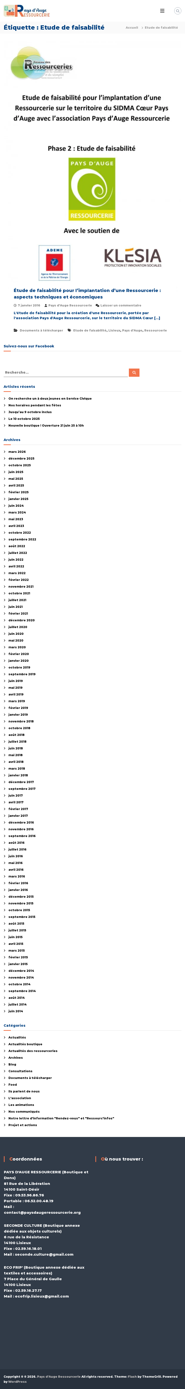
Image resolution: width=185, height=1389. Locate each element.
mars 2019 (16, 701)
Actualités (17, 1037)
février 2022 (18, 580)
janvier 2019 (18, 714)
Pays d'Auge (132, 330)
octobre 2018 (19, 728)
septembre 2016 (22, 836)
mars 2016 (16, 876)
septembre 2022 (22, 539)
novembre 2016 (21, 829)
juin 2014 (15, 1011)
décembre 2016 (21, 822)
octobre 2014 (19, 984)
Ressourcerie (155, 330)
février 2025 (18, 492)
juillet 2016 (17, 849)
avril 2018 (16, 762)
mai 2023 (15, 519)
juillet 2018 (17, 741)
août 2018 (16, 735)
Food (12, 1084)
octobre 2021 (19, 593)
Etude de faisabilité (89, 330)
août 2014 (16, 998)
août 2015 (16, 923)
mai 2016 (15, 863)
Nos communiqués (24, 1111)
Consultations (20, 1071)
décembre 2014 (21, 971)
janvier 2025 (18, 499)
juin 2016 (15, 856)
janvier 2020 (18, 660)
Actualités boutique (25, 1044)
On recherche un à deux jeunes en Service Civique (50, 398)
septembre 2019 (22, 674)
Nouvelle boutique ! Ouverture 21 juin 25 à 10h (46, 425)
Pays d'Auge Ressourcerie (70, 305)
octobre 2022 (19, 532)
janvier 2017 (18, 816)
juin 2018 (15, 748)
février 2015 (18, 957)
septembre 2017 (22, 789)
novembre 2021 (20, 586)
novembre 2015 (20, 903)
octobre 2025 (19, 465)
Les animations (21, 1105)
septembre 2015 (21, 917)
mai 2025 (15, 478)
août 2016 (16, 842)
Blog (12, 1064)
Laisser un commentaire (120, 305)
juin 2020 (16, 634)
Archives (15, 1057)
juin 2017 (15, 795)
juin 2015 (15, 937)
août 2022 (16, 546)
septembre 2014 (22, 991)
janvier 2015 (18, 964)
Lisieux (114, 330)
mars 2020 (17, 647)
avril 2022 (16, 566)
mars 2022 (17, 573)
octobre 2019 (19, 667)
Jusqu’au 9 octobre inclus (30, 412)
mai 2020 (15, 640)
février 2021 (18, 613)
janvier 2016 (18, 890)
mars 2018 (16, 768)
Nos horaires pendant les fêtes (34, 405)
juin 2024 (16, 505)
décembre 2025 (21, 458)
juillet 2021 (17, 600)
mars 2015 (16, 950)
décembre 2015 (21, 896)
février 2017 (18, 809)
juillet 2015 (17, 930)
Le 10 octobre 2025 (24, 419)
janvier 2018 (18, 775)
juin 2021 (15, 607)
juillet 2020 (17, 627)
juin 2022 (15, 559)
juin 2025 (15, 472)
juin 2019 (15, 681)
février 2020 (18, 654)
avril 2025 (16, 485)
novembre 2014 (21, 977)
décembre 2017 (21, 782)
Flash (132, 1376)
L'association (19, 1098)
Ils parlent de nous (24, 1091)
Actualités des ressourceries (33, 1051)
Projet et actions (22, 1125)
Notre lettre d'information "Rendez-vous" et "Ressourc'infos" (61, 1118)
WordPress (17, 1381)
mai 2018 (15, 755)
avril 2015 (15, 944)
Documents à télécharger (41, 330)
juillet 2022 (17, 553)
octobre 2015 (19, 910)
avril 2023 (16, 526)
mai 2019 (15, 687)
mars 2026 (17, 452)
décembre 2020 (21, 620)
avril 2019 (16, 694)
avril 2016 (16, 869)
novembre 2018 (21, 721)
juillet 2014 (17, 1004)
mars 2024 (17, 512)
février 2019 (18, 708)
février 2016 (18, 883)
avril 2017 (16, 802)
